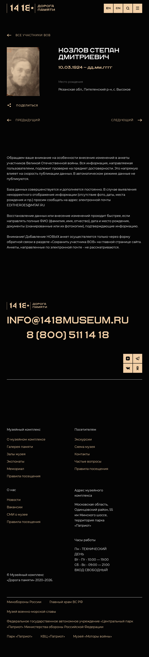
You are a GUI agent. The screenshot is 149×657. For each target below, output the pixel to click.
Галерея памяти (20, 447)
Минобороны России (24, 602)
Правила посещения (24, 476)
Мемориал (15, 469)
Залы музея (16, 454)
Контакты (82, 454)
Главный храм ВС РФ (66, 602)
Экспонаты (15, 461)
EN (108, 8)
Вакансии (15, 507)
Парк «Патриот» (19, 636)
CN (118, 8)
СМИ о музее (17, 514)
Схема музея (84, 447)
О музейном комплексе (26, 439)
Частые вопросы (87, 461)
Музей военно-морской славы (31, 611)
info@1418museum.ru (68, 320)
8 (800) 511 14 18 (67, 335)
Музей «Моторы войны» (92, 636)
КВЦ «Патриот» (53, 636)
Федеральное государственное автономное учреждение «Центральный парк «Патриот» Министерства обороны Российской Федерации (70, 624)
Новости (14, 500)
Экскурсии (83, 439)
